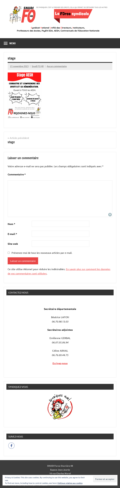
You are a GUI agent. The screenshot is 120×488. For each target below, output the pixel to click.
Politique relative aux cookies (70, 483)
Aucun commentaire (57, 66)
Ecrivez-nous (60, 363)
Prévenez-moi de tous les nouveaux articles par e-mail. (42, 252)
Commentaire (17, 174)
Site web (13, 243)
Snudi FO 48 (38, 66)
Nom (11, 224)
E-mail (12, 234)
